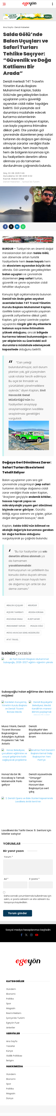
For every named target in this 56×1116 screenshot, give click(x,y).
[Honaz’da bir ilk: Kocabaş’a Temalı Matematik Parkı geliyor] (14, 759)
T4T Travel (13, 639)
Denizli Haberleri (11, 181)
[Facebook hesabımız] (21, 935)
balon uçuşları (15, 605)
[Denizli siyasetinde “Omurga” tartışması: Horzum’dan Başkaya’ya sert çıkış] (41, 759)
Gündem (11, 989)
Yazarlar (10, 1046)
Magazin (10, 1008)
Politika (10, 998)
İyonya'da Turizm (31, 181)
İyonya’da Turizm (15, 1018)
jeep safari (34, 619)
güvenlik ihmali (15, 619)
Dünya (9, 1098)
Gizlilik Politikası (14, 1055)
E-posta (34, 878)
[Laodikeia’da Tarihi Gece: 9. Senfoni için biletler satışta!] (28, 811)
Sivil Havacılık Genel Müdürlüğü (24, 632)
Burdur (33, 605)
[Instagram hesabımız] (31, 935)
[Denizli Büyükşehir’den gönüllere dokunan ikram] (41, 711)
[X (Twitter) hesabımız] (26, 935)
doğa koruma (36, 612)
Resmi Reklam (13, 1013)
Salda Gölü (37, 626)
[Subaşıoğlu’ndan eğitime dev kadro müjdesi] (28, 672)
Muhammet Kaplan (16, 626)
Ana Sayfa (11, 1041)
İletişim (10, 1060)
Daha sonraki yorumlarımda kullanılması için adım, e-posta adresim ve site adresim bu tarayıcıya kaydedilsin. (27, 899)
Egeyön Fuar (12, 1022)
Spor (8, 1003)
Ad (6, 878)
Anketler (10, 1027)
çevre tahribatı (15, 612)
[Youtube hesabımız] (36, 935)
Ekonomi (10, 993)
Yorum (8, 856)
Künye (9, 1050)
